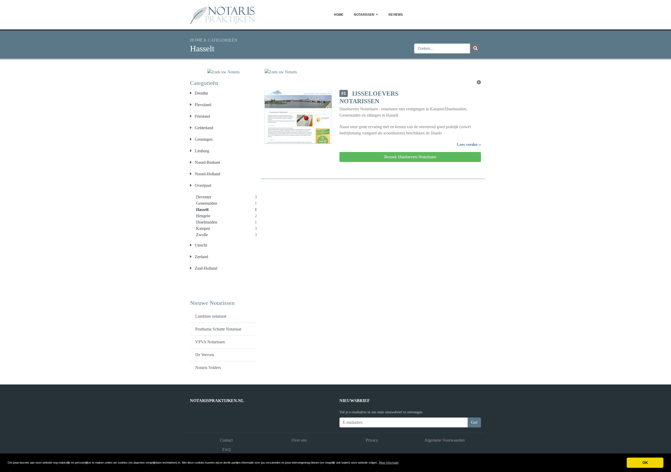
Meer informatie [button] (389, 462)
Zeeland (201, 256)
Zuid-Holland (205, 268)
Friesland (202, 116)
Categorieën (222, 40)
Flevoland (202, 104)
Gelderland (203, 128)
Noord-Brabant (207, 162)
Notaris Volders (208, 367)
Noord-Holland (207, 174)
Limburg (201, 151)
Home (338, 15)
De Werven (204, 354)
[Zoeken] (475, 48)
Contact (226, 440)
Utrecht (200, 245)
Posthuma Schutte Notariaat (218, 329)
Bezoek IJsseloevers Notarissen (410, 157)
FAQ (226, 449)
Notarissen (364, 15)
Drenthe (201, 93)
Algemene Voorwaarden (444, 440)
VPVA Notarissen (210, 342)
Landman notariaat (210, 316)
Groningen (203, 139)
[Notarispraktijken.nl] (223, 14)
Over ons (299, 440)
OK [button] (645, 462)
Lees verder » (469, 144)
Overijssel (202, 185)
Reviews (395, 15)
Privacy (372, 440)
